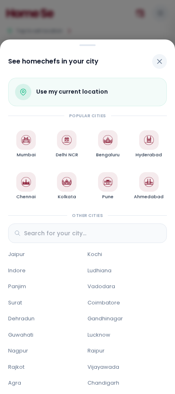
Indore (17, 270)
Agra (14, 383)
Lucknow (99, 335)
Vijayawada (103, 367)
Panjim (17, 286)
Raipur (96, 351)
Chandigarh (103, 383)
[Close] (159, 61)
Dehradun (21, 318)
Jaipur (16, 254)
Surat (15, 302)
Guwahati (20, 335)
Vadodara (101, 286)
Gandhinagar (105, 318)
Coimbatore (104, 302)
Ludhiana (100, 270)
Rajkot (16, 367)
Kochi (95, 254)
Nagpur (18, 351)
